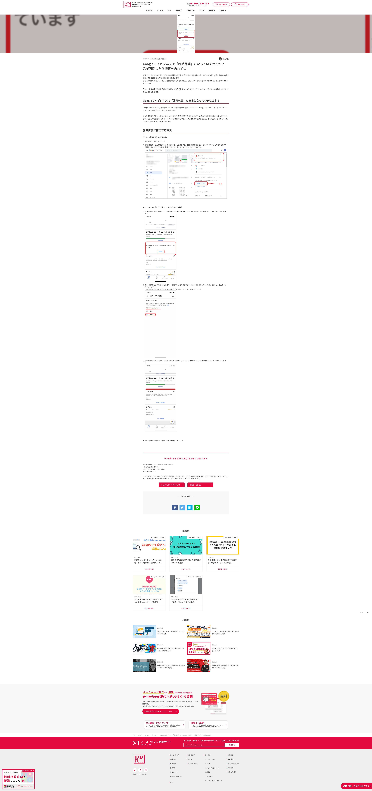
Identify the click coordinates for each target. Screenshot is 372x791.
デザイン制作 (209, 776)
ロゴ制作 (207, 772)
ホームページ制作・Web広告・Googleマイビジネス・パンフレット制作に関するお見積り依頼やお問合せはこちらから (207, 725)
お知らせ (230, 755)
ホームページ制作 (210, 759)
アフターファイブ (193, 763)
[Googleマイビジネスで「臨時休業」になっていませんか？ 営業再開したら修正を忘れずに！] (189, 509)
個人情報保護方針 (233, 763)
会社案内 (149, 10)
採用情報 (212, 10)
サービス (207, 755)
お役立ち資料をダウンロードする (158, 711)
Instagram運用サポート (212, 768)
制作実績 (172, 768)
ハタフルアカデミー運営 (213, 781)
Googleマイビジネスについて (170, 485)
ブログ (201, 10)
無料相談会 (241, 4)
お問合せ (223, 10)
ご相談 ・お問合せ (195, 485)
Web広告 (207, 763)
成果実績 (178, 10)
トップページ (174, 755)
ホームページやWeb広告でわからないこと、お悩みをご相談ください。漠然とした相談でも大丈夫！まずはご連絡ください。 (163, 725)
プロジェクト (174, 772)
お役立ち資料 (222, 4)
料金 (171, 782)
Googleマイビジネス (158, 59)
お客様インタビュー (176, 776)
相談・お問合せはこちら (358, 786)
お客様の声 (191, 10)
